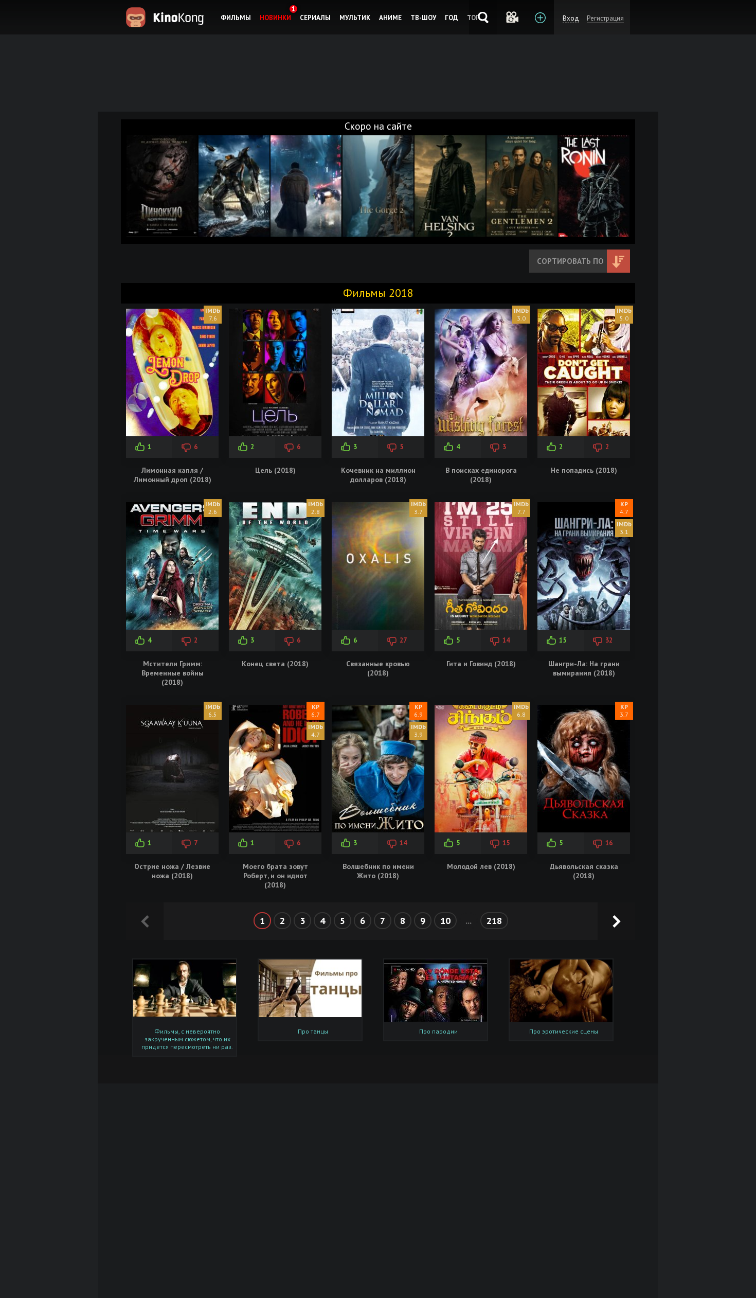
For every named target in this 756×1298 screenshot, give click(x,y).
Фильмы (236, 17)
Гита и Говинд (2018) (481, 663)
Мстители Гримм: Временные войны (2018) (172, 673)
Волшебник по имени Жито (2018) (378, 871)
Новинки (275, 17)
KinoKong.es (166, 17)
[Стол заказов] (540, 17)
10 (445, 921)
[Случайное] (511, 17)
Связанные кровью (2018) (378, 668)
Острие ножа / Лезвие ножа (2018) (172, 871)
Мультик (354, 17)
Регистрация (605, 18)
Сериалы (315, 17)
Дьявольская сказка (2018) (584, 871)
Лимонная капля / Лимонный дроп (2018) (172, 475)
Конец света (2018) (275, 663)
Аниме (390, 17)
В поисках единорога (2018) (481, 475)
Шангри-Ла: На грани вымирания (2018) (584, 668)
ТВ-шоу (423, 17)
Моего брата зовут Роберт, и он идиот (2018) (275, 876)
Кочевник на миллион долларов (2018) (378, 475)
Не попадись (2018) (584, 470)
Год (451, 17)
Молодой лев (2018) (481, 866)
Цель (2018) (275, 470)
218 (494, 921)
